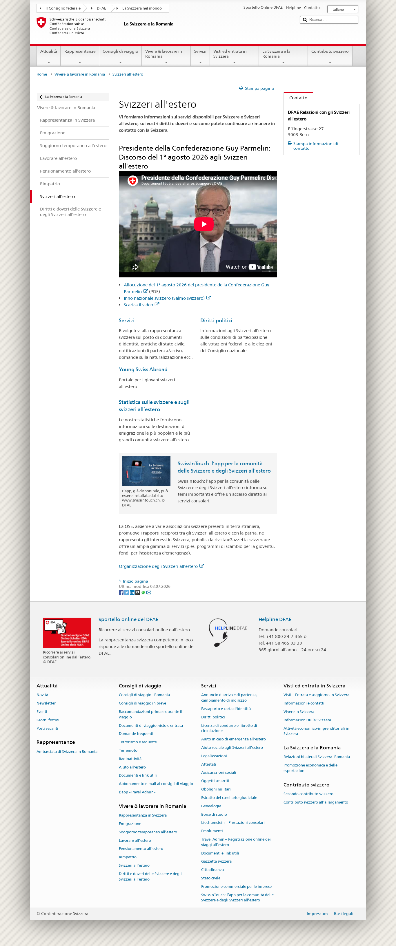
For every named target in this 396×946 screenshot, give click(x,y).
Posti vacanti (47, 728)
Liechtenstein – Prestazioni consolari (233, 823)
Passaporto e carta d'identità (226, 709)
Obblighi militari (216, 789)
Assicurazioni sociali (218, 773)
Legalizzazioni (214, 756)
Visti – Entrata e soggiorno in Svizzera (316, 695)
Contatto (295, 97)
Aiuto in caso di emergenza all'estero (233, 739)
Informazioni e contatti (304, 703)
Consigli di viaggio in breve (142, 703)
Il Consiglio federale (63, 8)
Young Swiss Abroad (143, 369)
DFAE (101, 8)
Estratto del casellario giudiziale (229, 797)
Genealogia (211, 806)
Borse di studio (214, 814)
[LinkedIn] (132, 592)
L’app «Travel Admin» (137, 792)
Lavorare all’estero (135, 840)
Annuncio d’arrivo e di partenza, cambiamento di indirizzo (229, 698)
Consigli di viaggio (120, 51)
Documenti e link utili (138, 775)
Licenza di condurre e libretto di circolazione (229, 728)
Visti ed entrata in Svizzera (230, 53)
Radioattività (130, 759)
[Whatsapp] (143, 592)
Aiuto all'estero (132, 767)
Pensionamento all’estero (141, 849)
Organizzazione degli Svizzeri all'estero (158, 566)
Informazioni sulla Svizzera (307, 720)
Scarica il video (138, 305)
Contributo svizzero (330, 51)
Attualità (48, 51)
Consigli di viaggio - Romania (144, 695)
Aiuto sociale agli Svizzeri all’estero (232, 747)
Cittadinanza (212, 870)
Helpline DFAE (275, 619)
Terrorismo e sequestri (138, 742)
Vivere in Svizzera (299, 711)
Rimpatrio (128, 857)
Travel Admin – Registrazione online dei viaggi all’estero (236, 842)
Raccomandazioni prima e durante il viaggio (150, 714)
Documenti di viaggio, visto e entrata (151, 725)
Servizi (200, 51)
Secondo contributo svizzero (308, 794)
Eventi (42, 711)
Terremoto (128, 750)
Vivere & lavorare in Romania (163, 53)
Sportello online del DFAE (129, 619)
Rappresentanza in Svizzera (143, 815)
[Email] (148, 592)
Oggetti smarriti (215, 781)
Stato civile (210, 878)
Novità (42, 695)
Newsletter (46, 703)
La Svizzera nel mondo (142, 8)
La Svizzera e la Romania (276, 53)
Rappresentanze (80, 51)
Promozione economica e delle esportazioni (310, 768)
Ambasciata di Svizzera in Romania (67, 751)
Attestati (208, 764)
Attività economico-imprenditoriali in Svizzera (316, 731)
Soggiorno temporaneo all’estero (148, 832)
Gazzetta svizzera (216, 861)
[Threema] (138, 592)
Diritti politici (216, 320)
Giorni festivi (48, 720)
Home (42, 74)
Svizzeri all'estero (134, 865)
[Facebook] (121, 592)
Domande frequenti (136, 734)
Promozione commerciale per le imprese (236, 886)
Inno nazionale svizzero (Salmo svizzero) (164, 298)
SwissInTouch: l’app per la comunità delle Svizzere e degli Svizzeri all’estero (237, 898)
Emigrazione (130, 823)
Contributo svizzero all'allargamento (316, 802)
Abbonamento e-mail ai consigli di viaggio (156, 784)
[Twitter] (127, 592)
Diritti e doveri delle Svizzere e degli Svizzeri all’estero (150, 876)
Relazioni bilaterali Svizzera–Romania (317, 757)
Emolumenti (212, 831)
